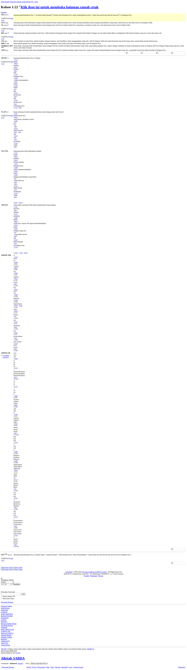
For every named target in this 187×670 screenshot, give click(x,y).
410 (15, 104)
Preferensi (181, 667)
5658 (20, 305)
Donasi (100, 576)
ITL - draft (34, 2)
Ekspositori (5, 618)
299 (15, 96)
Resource (4, 622)
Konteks (4, 12)
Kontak (86, 576)
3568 (15, 359)
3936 (15, 82)
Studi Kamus (5, 608)
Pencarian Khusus (7, 602)
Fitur (47, 667)
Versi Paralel (5, 2)
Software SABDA (7, 633)
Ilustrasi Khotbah (7, 616)
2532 (15, 93)
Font (52, 667)
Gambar (3, 620)
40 (15, 89)
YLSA (18, 653)
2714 (15, 108)
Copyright (68, 572)
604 (15, 377)
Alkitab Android (6, 637)
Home (29, 667)
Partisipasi (93, 576)
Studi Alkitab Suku (7, 629)
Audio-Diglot (5, 645)
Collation (6, 355)
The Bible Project (7, 626)
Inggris (20, 663)
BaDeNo (4, 639)
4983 (15, 63)
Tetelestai (4, 627)
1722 (15, 60)
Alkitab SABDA (13, 658)
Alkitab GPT (5, 641)
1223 (15, 74)
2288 (15, 78)
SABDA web (5, 631)
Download (41, 667)
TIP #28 (3, 649)
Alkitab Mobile (6, 635)
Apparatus (6, 357)
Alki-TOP (4, 643)
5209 (15, 85)
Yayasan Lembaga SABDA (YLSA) (94, 572)
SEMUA (90, 649)
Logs (70, 667)
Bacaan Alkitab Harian (8, 624)
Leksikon (4, 612)
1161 (15, 368)
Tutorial (57, 667)
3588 (15, 262)
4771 (15, 479)
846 (15, 71)
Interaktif (64, 667)
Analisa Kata (25, 2)
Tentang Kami (78, 667)
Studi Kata (4, 610)
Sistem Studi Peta (7, 614)
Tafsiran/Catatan (15, 2)
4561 (15, 67)
